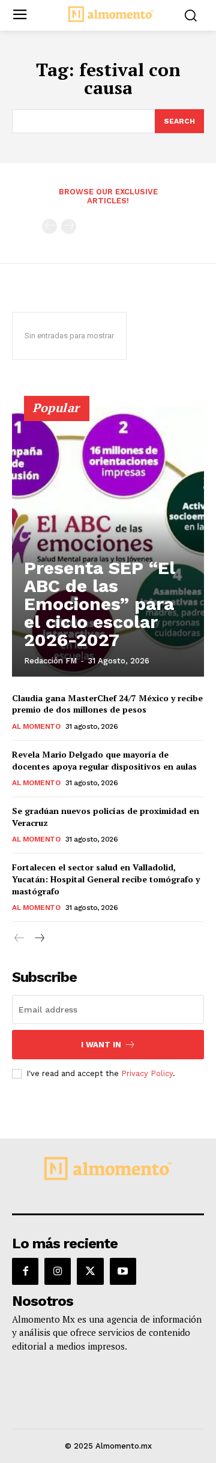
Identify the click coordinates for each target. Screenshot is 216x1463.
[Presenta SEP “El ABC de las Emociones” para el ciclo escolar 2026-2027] (108, 542)
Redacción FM (50, 660)
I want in (101, 1044)
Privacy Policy (147, 1073)
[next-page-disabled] (68, 226)
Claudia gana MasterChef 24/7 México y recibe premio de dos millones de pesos (107, 704)
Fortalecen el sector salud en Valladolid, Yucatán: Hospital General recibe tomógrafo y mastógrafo (106, 878)
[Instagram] (57, 1271)
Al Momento (36, 726)
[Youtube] (123, 1271)
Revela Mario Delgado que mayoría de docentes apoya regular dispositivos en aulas (104, 760)
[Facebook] (25, 1271)
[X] (90, 1271)
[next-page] (38, 938)
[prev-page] (49, 226)
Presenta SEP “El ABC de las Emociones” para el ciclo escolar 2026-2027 (99, 603)
